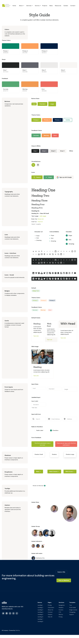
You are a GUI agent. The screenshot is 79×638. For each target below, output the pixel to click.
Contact (72, 5)
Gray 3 (53, 151)
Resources (58, 5)
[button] (20, 6)
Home (14, 5)
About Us (50, 610)
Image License (73, 610)
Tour (70, 605)
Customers (51, 607)
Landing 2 (40, 607)
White (71, 151)
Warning (46, 135)
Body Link (41, 219)
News (51, 5)
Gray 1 (35, 151)
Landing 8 (40, 621)
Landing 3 (40, 610)
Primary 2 (47, 120)
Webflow (18, 630)
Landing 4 (40, 612)
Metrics (61, 614)
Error (55, 135)
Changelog (72, 612)
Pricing (50, 605)
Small (34, 104)
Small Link (40, 221)
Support (71, 614)
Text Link (36, 336)
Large (52, 104)
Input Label (34, 401)
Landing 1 (40, 605)
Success (36, 135)
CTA (60, 612)
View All (50, 617)
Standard (42, 104)
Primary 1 (36, 120)
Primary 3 (58, 120)
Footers (61, 610)
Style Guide (72, 607)
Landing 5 (40, 614)
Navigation (62, 605)
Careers (65, 5)
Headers (61, 607)
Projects (44, 5)
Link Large (43, 216)
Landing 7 (40, 619)
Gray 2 (44, 151)
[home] (6, 5)
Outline (68, 120)
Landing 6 (40, 617)
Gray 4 (62, 151)
